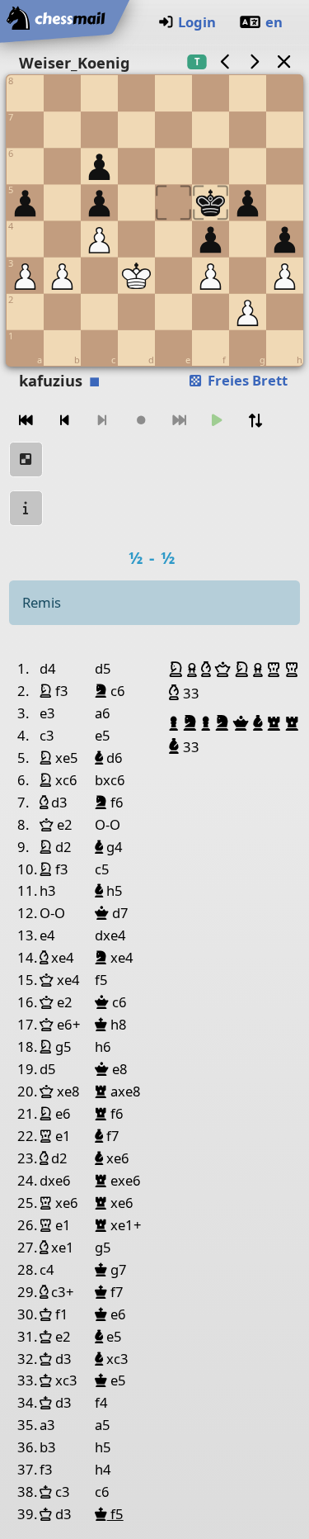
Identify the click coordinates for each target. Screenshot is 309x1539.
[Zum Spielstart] (26, 420)
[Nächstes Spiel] (254, 61)
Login (197, 21)
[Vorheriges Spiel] (224, 61)
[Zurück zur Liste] (283, 61)
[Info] (26, 508)
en (274, 21)
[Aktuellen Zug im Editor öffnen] (26, 459)
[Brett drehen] (255, 420)
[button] (178, 669)
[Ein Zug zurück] (64, 420)
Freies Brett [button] (246, 380)
